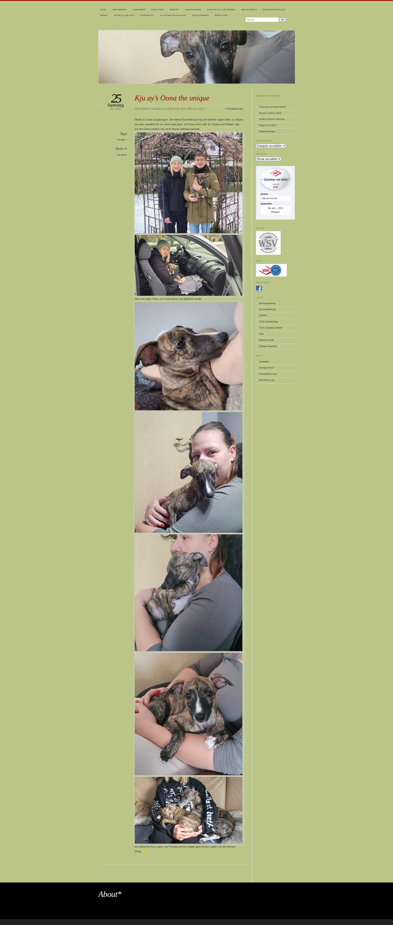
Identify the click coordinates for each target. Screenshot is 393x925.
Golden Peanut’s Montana (272, 119)
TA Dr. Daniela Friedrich (270, 328)
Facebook (122, 155)
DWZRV (263, 315)
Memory (174, 10)
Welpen (192, 108)
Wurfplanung (193, 10)
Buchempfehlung (267, 303)
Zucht (201, 108)
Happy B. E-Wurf (267, 125)
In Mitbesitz (147, 15)
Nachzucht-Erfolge (274, 10)
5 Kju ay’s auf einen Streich (272, 107)
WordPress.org (266, 380)
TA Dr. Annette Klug (268, 321)
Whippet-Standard (268, 346)
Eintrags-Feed (266, 367)
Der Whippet (120, 10)
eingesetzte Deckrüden (221, 10)
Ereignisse (173, 108)
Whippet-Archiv (266, 340)
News (103, 10)
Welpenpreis (249, 10)
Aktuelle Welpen (124, 15)
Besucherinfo (200, 15)
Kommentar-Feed (268, 374)
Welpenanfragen (267, 131)
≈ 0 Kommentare (234, 108)
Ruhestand (157, 10)
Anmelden (264, 361)
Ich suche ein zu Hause (173, 15)
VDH (261, 334)
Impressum (221, 15)
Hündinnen (139, 10)
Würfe (104, 15)
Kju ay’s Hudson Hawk (270, 113)
